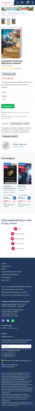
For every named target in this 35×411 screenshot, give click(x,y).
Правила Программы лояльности (12, 289)
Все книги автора (18, 146)
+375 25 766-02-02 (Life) (9, 316)
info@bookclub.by (7, 336)
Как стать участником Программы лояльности (16, 286)
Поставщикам (6, 277)
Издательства (6, 266)
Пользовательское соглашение (11, 271)
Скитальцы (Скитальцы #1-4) (10, 187)
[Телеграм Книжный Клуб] (8, 320)
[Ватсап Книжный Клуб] (12, 320)
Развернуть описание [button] (10, 136)
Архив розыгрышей (7, 367)
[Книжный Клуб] (7, 2)
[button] (32, 2)
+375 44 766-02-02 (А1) (9, 314)
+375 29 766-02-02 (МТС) (9, 312)
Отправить (8, 106)
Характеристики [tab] (16, 123)
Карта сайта (5, 280)
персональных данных (13, 350)
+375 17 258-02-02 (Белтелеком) (12, 310)
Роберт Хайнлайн (7, 65)
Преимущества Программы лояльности (14, 292)
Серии (3, 269)
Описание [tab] (5, 123)
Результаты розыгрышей (9, 364)
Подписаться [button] (8, 355)
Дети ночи (21, 186)
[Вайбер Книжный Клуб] (3, 320)
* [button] (14, 202)
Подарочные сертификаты (10, 274)
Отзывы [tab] (26, 123)
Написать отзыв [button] (9, 74)
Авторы (4, 263)
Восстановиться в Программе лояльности (15, 295)
